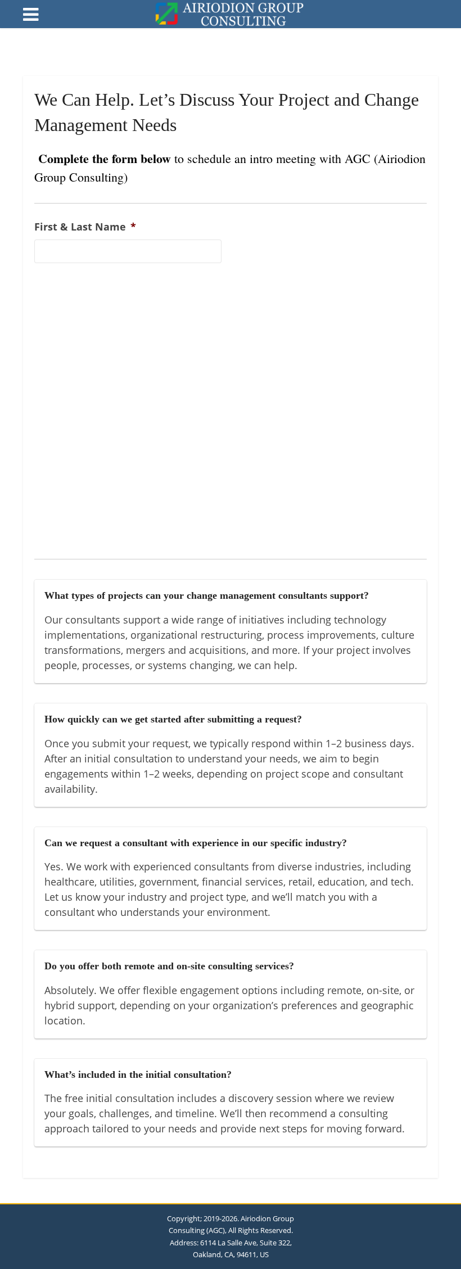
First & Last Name (85, 226)
